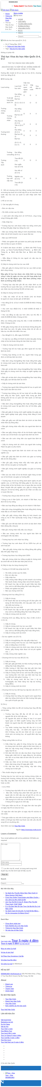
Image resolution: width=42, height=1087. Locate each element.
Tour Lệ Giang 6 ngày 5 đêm (11, 1035)
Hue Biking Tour (6, 1031)
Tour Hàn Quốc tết (24, 943)
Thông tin (8, 986)
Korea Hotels (24, 26)
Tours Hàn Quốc (25, 24)
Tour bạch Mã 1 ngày (8, 1033)
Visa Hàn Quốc (24, 28)
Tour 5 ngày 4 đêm (25, 940)
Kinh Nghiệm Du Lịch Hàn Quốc (16, 926)
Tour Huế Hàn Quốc (8, 1009)
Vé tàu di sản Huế (7, 952)
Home (20, 19)
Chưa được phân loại (12, 923)
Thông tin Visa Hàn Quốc (8, 18)
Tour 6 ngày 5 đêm (10, 943)
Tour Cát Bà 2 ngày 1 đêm (10, 1038)
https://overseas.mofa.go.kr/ (31, 830)
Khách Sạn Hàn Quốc (13, 1001)
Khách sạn (9, 984)
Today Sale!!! (19, 6)
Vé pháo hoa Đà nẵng (8, 960)
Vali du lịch (4, 1026)
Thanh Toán (9, 988)
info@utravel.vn (15, 974)
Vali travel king (6, 1020)
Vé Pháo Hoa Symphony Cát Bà (12, 956)
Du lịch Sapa (5, 1024)
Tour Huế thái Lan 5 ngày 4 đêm (12, 1042)
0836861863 (5, 974)
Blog (20, 30)
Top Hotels (28, 6)
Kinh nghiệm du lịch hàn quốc (15, 1006)
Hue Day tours (6, 1040)
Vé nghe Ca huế (6, 964)
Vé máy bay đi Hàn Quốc (14, 930)
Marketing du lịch (7, 1022)
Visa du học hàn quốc (17, 49)
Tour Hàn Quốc (10, 999)
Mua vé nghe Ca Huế (8, 948)
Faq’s (20, 33)
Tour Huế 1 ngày (7, 1029)
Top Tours (37, 6)
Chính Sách (9, 991)
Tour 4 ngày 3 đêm (6, 941)
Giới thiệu (22, 21)
